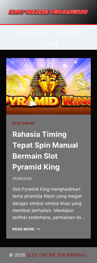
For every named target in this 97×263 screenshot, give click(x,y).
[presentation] (48, 86)
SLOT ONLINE (23, 123)
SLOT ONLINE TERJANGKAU (57, 255)
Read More (26, 229)
